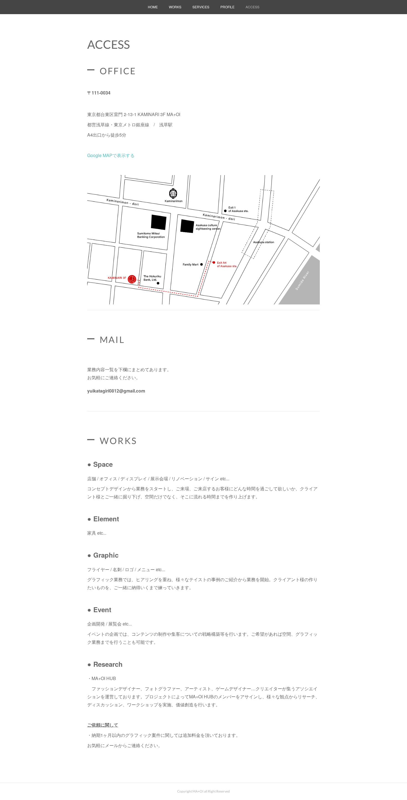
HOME (153, 6)
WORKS (175, 6)
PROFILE (227, 6)
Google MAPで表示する (111, 155)
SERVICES (200, 6)
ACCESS (252, 6)
